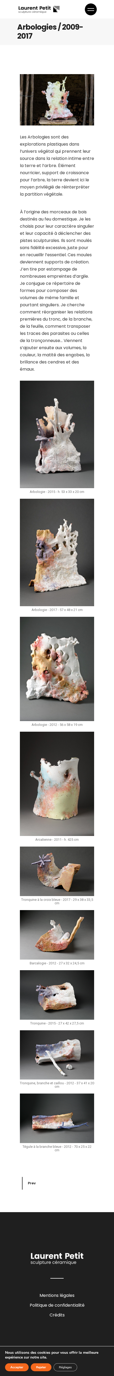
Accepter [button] (16, 1367)
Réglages (65, 1367)
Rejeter (41, 1367)
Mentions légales (57, 1295)
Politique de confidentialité (57, 1305)
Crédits (57, 1315)
